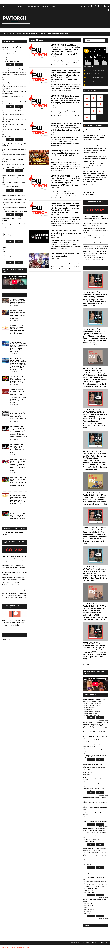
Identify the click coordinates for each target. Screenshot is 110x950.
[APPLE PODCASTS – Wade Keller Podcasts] (105, 6)
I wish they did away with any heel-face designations (11, 187)
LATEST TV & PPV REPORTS (11, 295)
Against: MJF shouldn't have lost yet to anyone (14, 168)
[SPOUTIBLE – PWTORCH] (101, 6)
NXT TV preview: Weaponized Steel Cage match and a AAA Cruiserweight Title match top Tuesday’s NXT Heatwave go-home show (95, 164)
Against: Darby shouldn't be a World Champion (13, 164)
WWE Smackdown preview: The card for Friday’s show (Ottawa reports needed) (94, 144)
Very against (7, 257)
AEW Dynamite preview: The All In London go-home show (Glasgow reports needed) (95, 157)
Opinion (45, 30)
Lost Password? (21, 6)
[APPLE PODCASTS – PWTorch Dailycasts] (108, 10)
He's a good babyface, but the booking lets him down (14, 224)
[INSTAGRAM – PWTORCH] (91, 6)
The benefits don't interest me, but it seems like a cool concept (14, 120)
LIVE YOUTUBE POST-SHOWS (48, 6)
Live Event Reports (32, 30)
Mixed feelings (7, 55)
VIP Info (11, 6)
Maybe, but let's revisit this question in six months (12, 97)
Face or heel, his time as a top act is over (10, 235)
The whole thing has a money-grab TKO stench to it (14, 130)
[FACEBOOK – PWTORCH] (95, 6)
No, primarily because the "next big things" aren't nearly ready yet (14, 87)
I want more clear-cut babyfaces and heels (14, 179)
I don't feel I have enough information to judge (15, 211)
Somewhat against (8, 256)
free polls (25, 66)
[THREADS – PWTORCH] (88, 6)
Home (4, 30)
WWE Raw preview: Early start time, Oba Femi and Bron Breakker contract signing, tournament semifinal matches (94, 137)
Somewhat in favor (8, 252)
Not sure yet (7, 254)
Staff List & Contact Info (100, 942)
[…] (72, 64)
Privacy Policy (74, 942)
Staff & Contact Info (33, 6)
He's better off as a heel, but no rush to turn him (14, 231)
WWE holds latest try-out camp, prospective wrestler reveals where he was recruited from (66, 233)
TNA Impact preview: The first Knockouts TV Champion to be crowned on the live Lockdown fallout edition (95, 150)
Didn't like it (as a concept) (10, 59)
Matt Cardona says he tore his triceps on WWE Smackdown (94, 130)
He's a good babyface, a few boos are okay (15, 227)
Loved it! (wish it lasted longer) (11, 51)
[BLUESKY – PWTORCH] (78, 6)
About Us (86, 942)
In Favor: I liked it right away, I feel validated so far (14, 150)
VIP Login (4, 6)
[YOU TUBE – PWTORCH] (85, 6)
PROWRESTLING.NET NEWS (94, 125)
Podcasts (69, 30)
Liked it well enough (9, 53)
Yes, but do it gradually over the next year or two (14, 83)
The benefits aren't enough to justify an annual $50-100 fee (13, 125)
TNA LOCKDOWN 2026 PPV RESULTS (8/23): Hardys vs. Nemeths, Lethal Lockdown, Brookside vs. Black (18, 301)
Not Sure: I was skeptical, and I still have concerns (12, 160)
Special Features (56, 30)
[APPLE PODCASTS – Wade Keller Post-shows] (108, 6)
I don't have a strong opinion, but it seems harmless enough (12, 135)
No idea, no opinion (9, 238)
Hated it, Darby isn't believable (11, 61)
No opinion (6, 259)
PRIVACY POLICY (7, 639)
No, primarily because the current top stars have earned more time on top (14, 92)
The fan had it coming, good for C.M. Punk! (15, 199)
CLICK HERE (16, 626)
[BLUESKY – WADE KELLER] (81, 6)
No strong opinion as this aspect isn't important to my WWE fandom (14, 102)
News (11, 30)
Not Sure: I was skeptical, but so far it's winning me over (14, 155)
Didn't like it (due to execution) (11, 57)
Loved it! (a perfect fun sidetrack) (12, 50)
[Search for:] (95, 40)
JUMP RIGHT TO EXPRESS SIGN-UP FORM (14, 597)
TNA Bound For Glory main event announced (92, 185)
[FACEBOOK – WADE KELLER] (98, 6)
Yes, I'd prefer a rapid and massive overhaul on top (14, 78)
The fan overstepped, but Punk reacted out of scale (13, 203)
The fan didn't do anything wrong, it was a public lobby (14, 208)
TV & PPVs (19, 30)
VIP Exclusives (80, 30)
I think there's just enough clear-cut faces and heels (13, 183)
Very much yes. (8, 250)
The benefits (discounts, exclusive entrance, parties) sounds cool (13, 115)
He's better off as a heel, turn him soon (13, 233)
